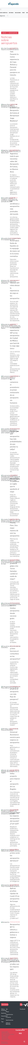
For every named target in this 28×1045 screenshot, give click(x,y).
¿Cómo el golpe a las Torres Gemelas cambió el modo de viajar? (14, 571)
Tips (2, 1021)
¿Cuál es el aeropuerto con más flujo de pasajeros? (14, 694)
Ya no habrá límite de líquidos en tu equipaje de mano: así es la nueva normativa (15, 248)
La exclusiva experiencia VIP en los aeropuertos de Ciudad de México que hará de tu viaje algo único (14, 338)
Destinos (11, 12)
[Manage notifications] (24, 1041)
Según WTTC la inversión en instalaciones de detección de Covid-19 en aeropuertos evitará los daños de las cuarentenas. (15, 947)
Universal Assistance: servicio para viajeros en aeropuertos (15, 737)
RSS (20, 1033)
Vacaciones (18, 12)
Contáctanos (20, 1030)
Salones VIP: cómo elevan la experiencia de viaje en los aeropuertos (15, 290)
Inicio (4, 33)
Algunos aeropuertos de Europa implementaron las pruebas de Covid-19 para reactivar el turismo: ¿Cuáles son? (15, 911)
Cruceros (8, 1017)
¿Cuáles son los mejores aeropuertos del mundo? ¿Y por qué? (14, 818)
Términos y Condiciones (4, 1042)
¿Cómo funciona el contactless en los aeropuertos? (15, 653)
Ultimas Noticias (8, 1023)
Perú (23, 12)
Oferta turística (3, 1009)
